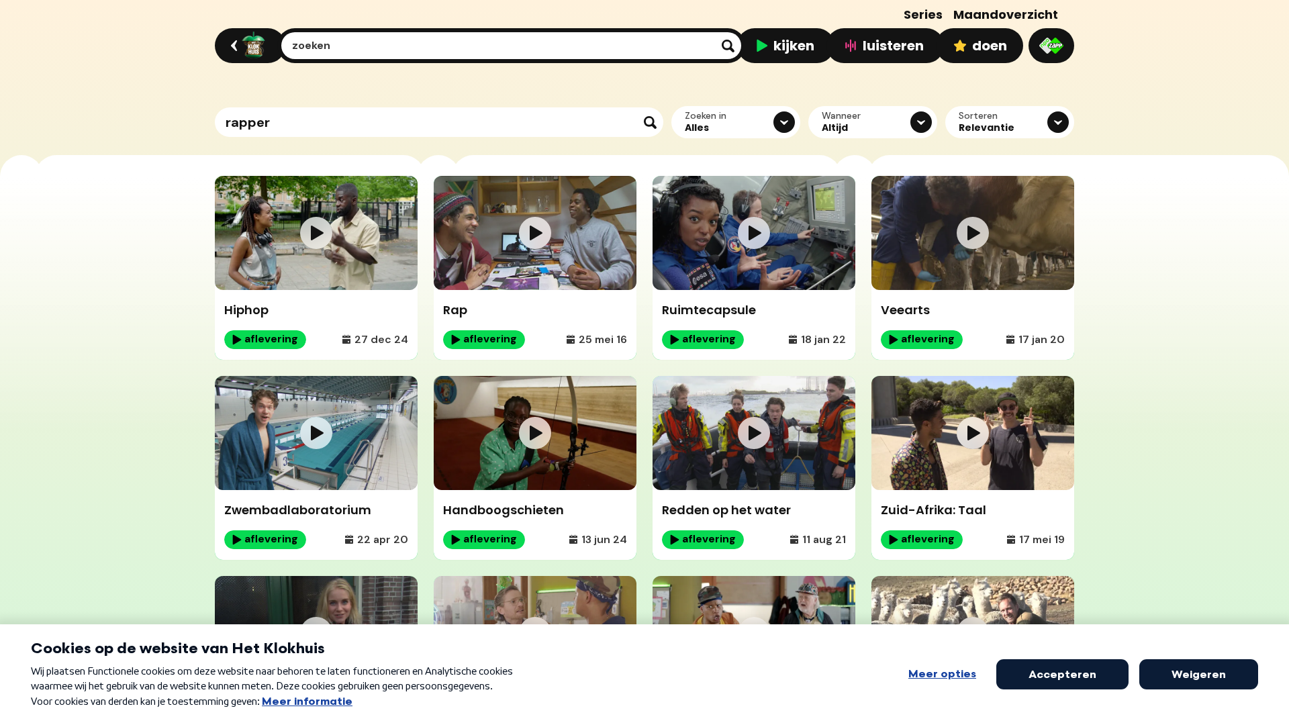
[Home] (248, 45)
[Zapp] (1051, 45)
